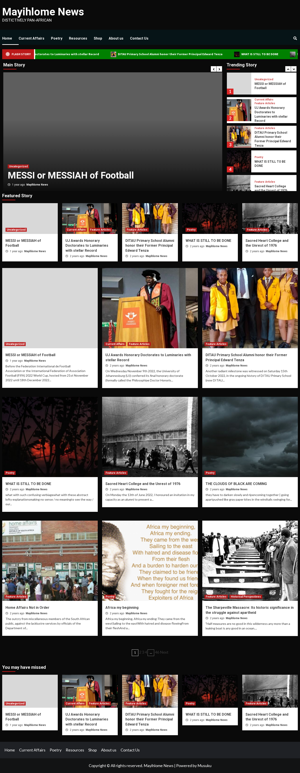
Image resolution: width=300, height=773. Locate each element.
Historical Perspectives (246, 596)
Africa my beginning (122, 607)
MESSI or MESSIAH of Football (30, 355)
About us (116, 38)
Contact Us (139, 38)
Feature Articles (42, 154)
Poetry (56, 38)
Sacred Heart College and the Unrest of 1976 (142, 484)
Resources (78, 38)
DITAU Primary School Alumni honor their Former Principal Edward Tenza (137, 54)
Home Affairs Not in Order (27, 607)
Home (7, 38)
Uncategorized (16, 229)
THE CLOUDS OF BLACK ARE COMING (236, 484)
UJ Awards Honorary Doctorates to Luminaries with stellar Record (86, 246)
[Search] (295, 38)
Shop (98, 38)
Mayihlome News (43, 11)
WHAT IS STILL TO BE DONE (227, 54)
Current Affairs (31, 38)
